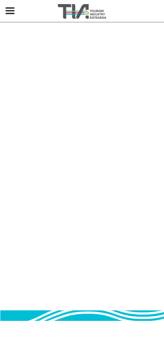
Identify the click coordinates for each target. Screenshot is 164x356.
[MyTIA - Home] (82, 11)
